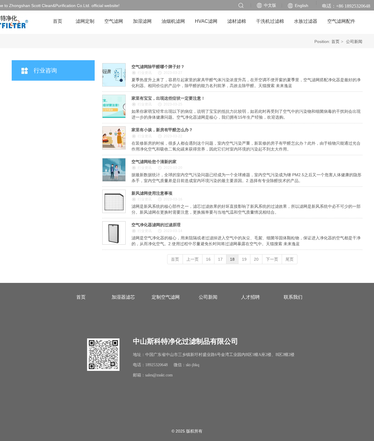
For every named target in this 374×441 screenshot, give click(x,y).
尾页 (289, 259)
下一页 (272, 259)
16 (208, 259)
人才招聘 (250, 297)
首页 (335, 41)
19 (244, 259)
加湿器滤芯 (123, 297)
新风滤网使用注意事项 (151, 193)
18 (232, 259)
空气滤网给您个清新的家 (153, 161)
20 (256, 259)
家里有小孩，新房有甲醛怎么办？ (162, 129)
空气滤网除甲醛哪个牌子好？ (158, 66)
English (301, 5)
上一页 (192, 259)
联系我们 (293, 297)
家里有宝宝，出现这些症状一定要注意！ (168, 98)
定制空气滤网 (166, 297)
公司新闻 (354, 41)
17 (220, 259)
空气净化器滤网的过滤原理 (156, 224)
